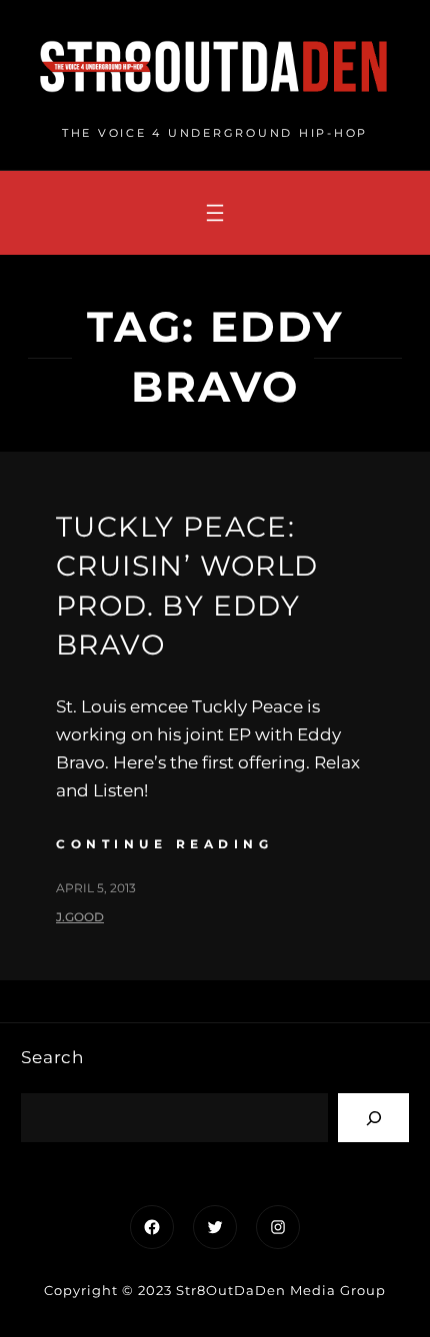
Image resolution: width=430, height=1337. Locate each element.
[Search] (373, 1117)
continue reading (164, 843)
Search (52, 1057)
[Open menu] (215, 213)
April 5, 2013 (96, 887)
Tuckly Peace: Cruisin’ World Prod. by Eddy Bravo (187, 586)
